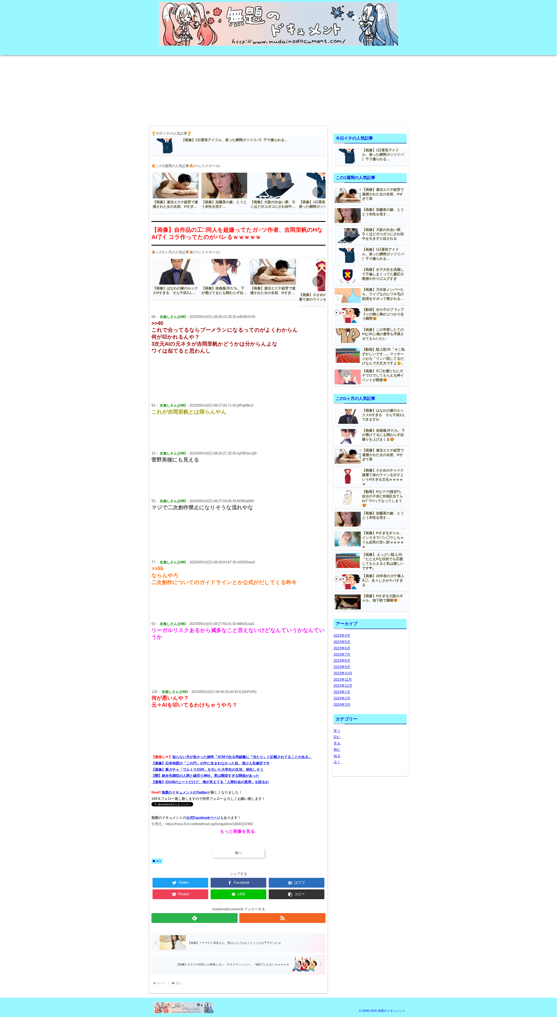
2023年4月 (342, 635)
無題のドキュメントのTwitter (184, 792)
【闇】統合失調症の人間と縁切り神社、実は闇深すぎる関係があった (205, 775)
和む (337, 750)
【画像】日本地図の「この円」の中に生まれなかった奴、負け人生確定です (210, 763)
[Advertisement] (278, 89)
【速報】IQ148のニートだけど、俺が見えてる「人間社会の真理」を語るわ (210, 782)
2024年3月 (342, 704)
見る (158, 861)
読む (337, 737)
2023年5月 (342, 642)
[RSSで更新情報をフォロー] (282, 918)
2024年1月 (342, 692)
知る (337, 756)
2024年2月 (342, 698)
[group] (176, 192)
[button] (317, 192)
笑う (337, 731)
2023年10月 (343, 673)
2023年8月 (342, 660)
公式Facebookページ (203, 817)
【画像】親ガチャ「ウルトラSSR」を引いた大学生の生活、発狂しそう (207, 769)
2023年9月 (342, 667)
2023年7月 (342, 654)
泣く (337, 762)
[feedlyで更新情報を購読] (194, 918)
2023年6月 (342, 648)
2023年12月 (343, 686)
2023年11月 (343, 679)
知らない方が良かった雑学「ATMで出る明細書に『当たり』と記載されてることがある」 (242, 757)
